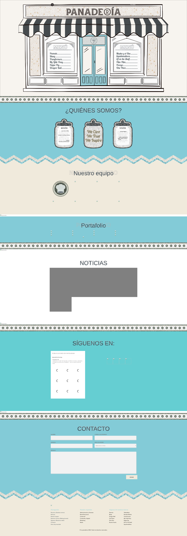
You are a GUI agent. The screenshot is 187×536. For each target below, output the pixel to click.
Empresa (53, 442)
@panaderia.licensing (57, 357)
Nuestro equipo (55, 516)
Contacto (53, 522)
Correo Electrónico (101, 434)
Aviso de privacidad (56, 524)
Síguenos (57, 520)
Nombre (53, 434)
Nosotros (58, 512)
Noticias (53, 514)
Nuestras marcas (59, 518)
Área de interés (99, 442)
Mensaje (53, 450)
